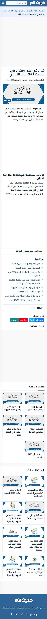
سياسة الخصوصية (23, 608)
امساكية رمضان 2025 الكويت (27, 268)
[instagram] (21, 615)
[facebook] (11, 614)
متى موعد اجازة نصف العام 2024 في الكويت (24, 274)
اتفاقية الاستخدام (8, 608)
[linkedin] (26, 614)
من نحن (42, 608)
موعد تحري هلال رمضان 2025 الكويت (24, 300)
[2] (8, 193)
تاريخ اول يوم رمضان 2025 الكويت (25, 288)
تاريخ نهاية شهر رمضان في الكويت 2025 (22, 296)
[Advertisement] (23, 43)
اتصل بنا (35, 608)
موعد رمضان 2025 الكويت (29, 292)
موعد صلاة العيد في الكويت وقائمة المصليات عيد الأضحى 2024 (24, 281)
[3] (6, 193)
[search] (24, 3)
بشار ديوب (33, 80)
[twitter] (16, 614)
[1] (10, 193)
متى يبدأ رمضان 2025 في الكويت (26, 264)
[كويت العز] (37, 3)
